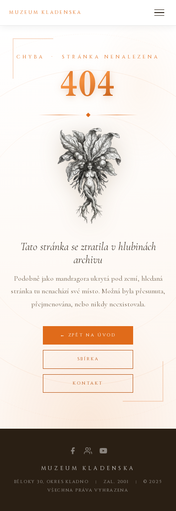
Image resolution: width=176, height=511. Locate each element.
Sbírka (88, 359)
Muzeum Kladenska (45, 12)
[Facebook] (73, 451)
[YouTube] (103, 451)
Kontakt (88, 383)
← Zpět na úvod (88, 335)
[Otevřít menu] (159, 13)
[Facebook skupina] (88, 451)
